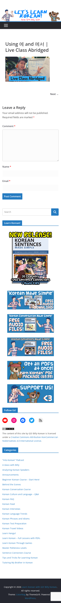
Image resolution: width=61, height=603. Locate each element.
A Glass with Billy (10, 465)
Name (6, 166)
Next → (54, 94)
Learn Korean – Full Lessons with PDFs (21, 538)
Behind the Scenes (11, 484)
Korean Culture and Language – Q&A (20, 494)
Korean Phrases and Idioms (16, 518)
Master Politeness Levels (14, 548)
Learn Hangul (9, 533)
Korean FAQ (8, 499)
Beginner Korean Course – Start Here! (21, 479)
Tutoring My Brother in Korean (17, 562)
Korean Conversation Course (16, 489)
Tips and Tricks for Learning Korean (20, 557)
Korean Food (8, 504)
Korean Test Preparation (14, 523)
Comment (8, 126)
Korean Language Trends (14, 513)
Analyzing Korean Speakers (15, 469)
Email (6, 181)
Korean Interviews (11, 508)
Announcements (10, 474)
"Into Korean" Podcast (13, 460)
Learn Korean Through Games (17, 543)
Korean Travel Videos (12, 528)
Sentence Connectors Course (16, 552)
